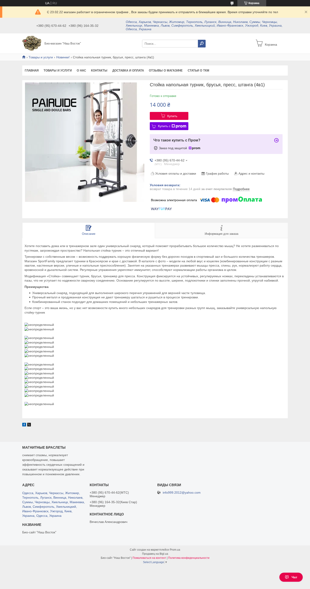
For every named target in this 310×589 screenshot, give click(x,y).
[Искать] (202, 43)
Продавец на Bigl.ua (155, 553)
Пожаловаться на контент (149, 557)
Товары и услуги (41, 57)
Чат (294, 577)
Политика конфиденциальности (188, 557)
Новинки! (63, 57)
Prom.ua (175, 549)
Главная (32, 70)
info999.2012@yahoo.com (182, 492)
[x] (29, 425)
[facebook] (24, 425)
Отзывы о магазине (166, 70)
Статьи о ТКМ (198, 70)
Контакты (99, 70)
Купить (172, 116)
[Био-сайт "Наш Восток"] (32, 43)
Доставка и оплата (128, 70)
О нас (81, 70)
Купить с (164, 126)
